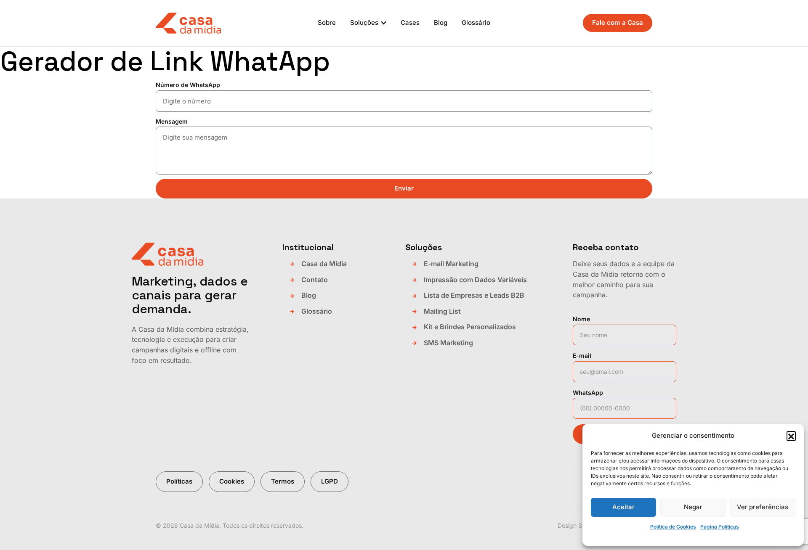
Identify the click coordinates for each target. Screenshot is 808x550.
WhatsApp (588, 392)
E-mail (582, 355)
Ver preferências (762, 507)
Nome (581, 319)
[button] (791, 435)
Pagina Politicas (719, 527)
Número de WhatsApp (188, 84)
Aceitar (623, 507)
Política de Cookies (673, 527)
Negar (693, 507)
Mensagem (172, 121)
